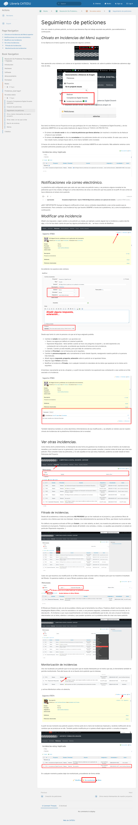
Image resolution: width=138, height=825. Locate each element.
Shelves (98, 3)
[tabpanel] (87, 811)
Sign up (119, 3)
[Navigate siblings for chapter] (82, 11)
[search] (69, 4)
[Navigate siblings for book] (51, 11)
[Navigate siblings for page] (104, 11)
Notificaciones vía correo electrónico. (17, 37)
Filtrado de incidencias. (13, 45)
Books (109, 3)
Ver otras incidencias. (12, 43)
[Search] (59, 4)
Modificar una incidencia (13, 40)
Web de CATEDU (69, 820)
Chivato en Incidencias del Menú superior (18, 34)
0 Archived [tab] (63, 806)
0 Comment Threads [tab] (49, 806)
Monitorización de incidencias (15, 48)
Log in (131, 3)
